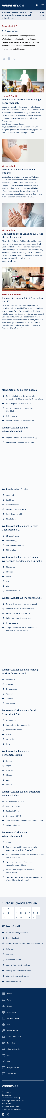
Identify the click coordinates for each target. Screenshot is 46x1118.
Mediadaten (6, 1103)
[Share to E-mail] (3, 58)
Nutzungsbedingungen (10, 1106)
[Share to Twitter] (13, 58)
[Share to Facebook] (9, 58)
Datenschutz (6, 1095)
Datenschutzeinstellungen (11, 1098)
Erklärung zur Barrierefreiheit (12, 1101)
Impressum (6, 1092)
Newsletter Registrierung (11, 1109)
